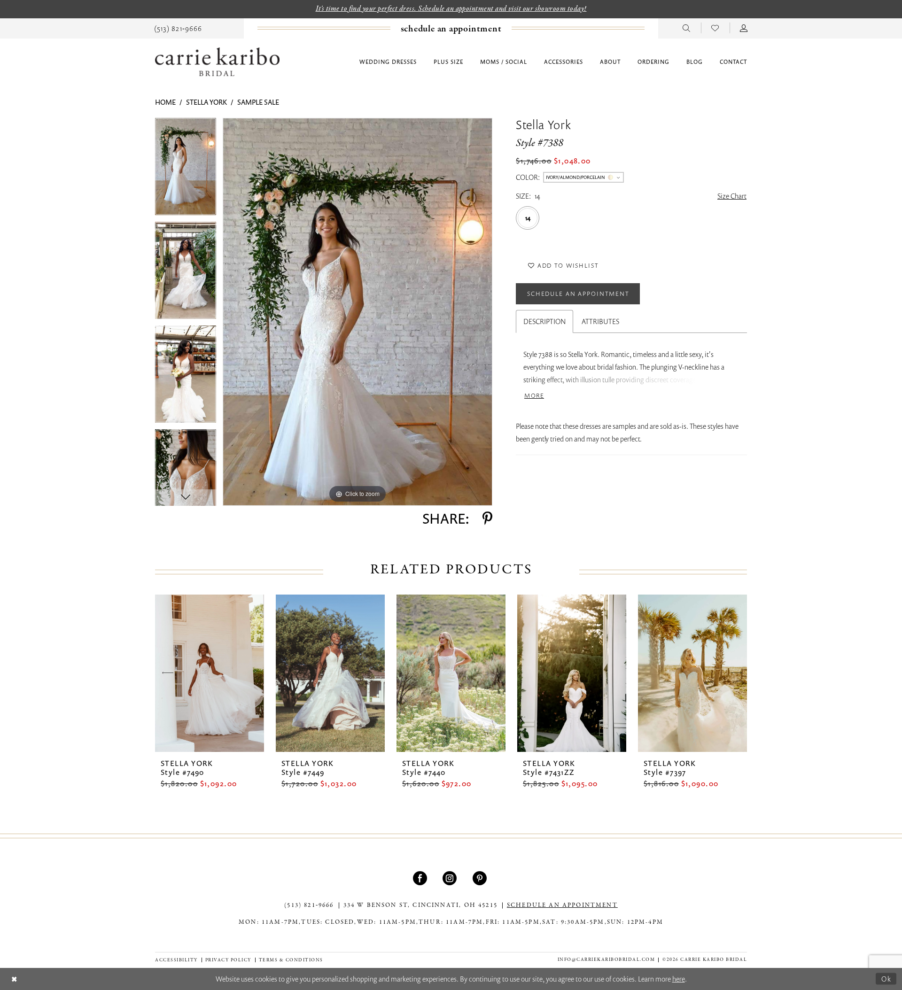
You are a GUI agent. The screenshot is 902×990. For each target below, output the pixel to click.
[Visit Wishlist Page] (715, 28)
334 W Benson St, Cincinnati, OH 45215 (420, 905)
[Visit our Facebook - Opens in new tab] (421, 878)
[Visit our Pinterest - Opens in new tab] (481, 878)
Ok (886, 978)
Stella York (206, 102)
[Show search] (686, 28)
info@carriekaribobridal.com (606, 960)
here (678, 978)
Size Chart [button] (731, 196)
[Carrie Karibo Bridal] (217, 61)
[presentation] (209, 673)
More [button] (534, 395)
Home (165, 102)
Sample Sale (258, 102)
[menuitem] (178, 28)
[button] (744, 28)
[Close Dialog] (14, 979)
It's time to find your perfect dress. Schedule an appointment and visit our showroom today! (451, 9)
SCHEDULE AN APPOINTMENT (562, 905)
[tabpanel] (185, 170)
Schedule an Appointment (578, 293)
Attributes (600, 321)
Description (544, 321)
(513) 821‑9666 (309, 905)
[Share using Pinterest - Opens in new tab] (487, 518)
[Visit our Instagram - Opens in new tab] (451, 878)
